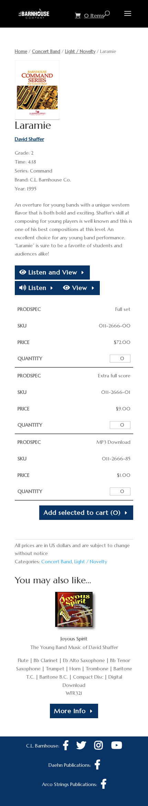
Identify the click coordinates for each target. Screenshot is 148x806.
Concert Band (46, 51)
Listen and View (52, 272)
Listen (36, 288)
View (78, 288)
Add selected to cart (82, 512)
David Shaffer (29, 139)
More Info (70, 711)
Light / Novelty (80, 51)
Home (21, 51)
